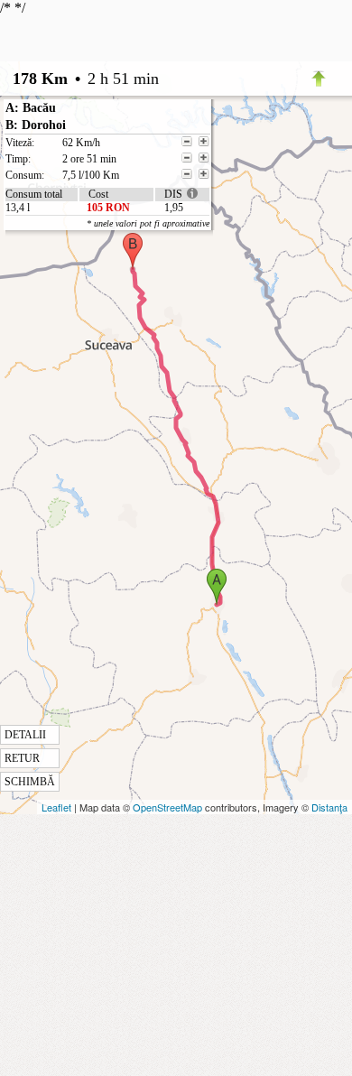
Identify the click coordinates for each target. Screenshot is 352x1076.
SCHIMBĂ (30, 781)
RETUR (22, 758)
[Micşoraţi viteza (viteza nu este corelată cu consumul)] (186, 141)
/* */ (104, 394)
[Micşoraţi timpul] (186, 158)
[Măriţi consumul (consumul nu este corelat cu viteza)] (204, 174)
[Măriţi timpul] (204, 158)
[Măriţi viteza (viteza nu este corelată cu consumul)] (204, 141)
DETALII (25, 734)
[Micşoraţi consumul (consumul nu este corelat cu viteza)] (186, 174)
